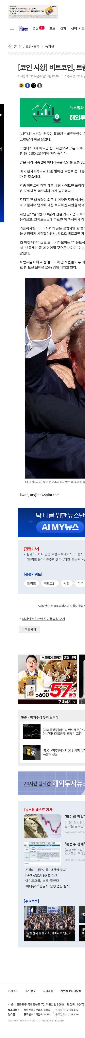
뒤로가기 (30, 629)
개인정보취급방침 (70, 991)
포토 (52, 28)
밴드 (39, 85)
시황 (67, 583)
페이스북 (27, 85)
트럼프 (31, 583)
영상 (36, 28)
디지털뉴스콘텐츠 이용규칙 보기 (43, 618)
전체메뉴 (12, 28)
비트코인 (50, 583)
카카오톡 (21, 85)
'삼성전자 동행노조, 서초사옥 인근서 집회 (49, 934)
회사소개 (13, 991)
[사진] (42, 825)
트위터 (33, 85)
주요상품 (31, 991)
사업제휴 (48, 991)
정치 (63, 28)
